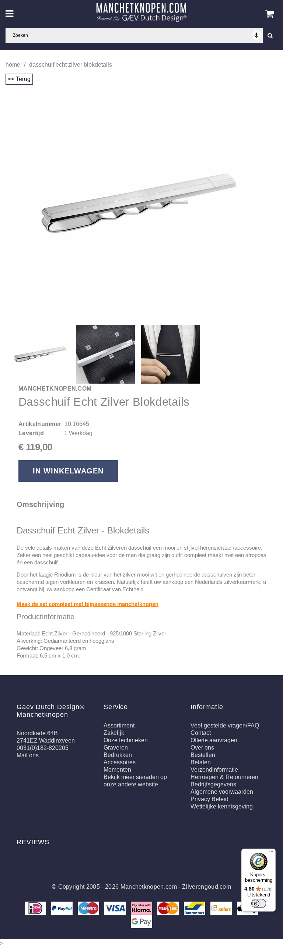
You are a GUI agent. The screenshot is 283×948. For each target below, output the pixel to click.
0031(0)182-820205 (43, 748)
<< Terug (19, 79)
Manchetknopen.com (148, 887)
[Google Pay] (141, 921)
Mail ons (28, 755)
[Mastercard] (168, 908)
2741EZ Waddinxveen (46, 740)
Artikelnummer (39, 424)
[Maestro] (89, 908)
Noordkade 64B (37, 733)
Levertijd (31, 433)
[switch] (258, 903)
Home (13, 64)
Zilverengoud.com (206, 887)
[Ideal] (36, 908)
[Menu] (271, 853)
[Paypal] (62, 908)
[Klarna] (142, 908)
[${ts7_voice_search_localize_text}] (256, 35)
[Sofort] (221, 908)
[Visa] (115, 908)
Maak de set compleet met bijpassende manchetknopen (87, 604)
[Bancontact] (195, 908)
